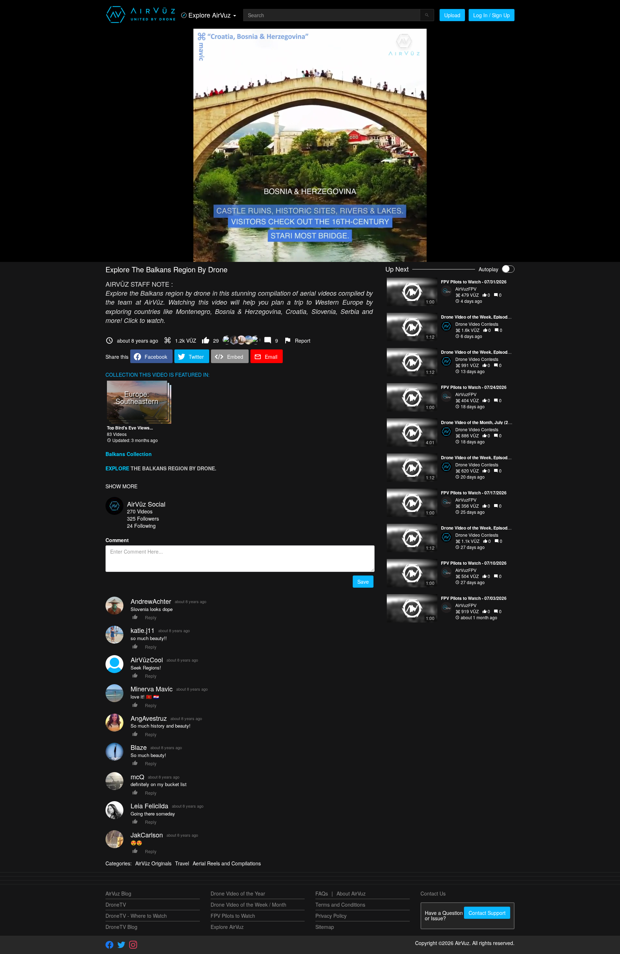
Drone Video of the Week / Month (248, 904)
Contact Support (487, 912)
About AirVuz (351, 893)
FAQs (321, 893)
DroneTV (115, 904)
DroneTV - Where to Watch (136, 915)
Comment (117, 540)
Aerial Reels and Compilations (227, 863)
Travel (182, 863)
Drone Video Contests (476, 324)
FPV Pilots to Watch (233, 915)
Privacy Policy (331, 915)
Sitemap (324, 926)
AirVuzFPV (465, 289)
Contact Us (433, 893)
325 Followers (143, 518)
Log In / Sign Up (491, 15)
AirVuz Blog (118, 893)
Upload (452, 15)
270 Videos (139, 511)
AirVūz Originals (153, 863)
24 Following (141, 525)
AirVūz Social (146, 503)
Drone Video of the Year (238, 893)
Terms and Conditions (340, 904)
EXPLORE (117, 468)
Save (363, 581)
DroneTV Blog (121, 926)
